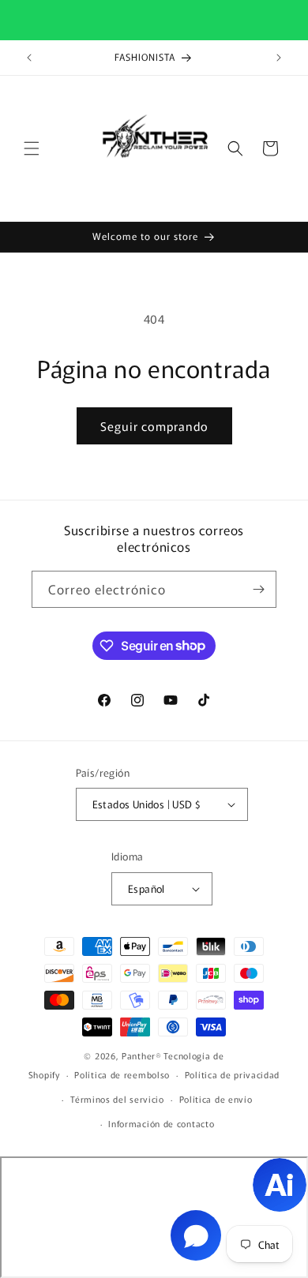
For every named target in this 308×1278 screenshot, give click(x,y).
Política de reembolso (122, 1074)
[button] (31, 148)
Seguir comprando (154, 426)
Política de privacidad (232, 1074)
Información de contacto (161, 1123)
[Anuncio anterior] (29, 57)
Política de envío (216, 1098)
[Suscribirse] (258, 589)
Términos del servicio (117, 1098)
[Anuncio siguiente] (278, 57)
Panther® (142, 1055)
